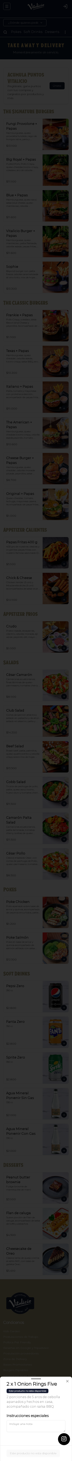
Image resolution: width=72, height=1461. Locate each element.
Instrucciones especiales (28, 1416)
